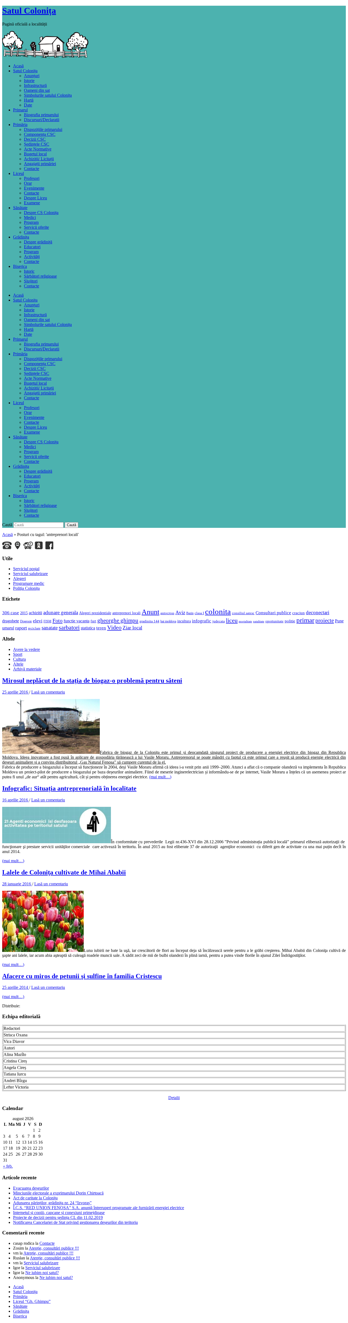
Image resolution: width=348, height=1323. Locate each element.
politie (290, 621)
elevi (37, 620)
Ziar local (132, 628)
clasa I (199, 613)
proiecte (324, 620)
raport (21, 628)
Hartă (28, 100)
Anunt (150, 612)
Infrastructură (35, 85)
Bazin (190, 613)
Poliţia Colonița (26, 588)
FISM (47, 621)
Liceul (18, 173)
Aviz (180, 612)
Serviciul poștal (26, 568)
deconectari (317, 612)
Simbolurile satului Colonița (48, 95)
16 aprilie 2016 (15, 800)
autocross (167, 613)
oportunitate (274, 621)
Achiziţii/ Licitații (39, 158)
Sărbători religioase (40, 276)
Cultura (19, 659)
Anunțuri (31, 75)
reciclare (34, 628)
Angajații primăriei (40, 163)
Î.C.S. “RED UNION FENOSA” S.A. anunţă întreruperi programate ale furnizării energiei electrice (98, 1207)
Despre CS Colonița (41, 212)
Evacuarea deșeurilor (31, 1188)
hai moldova (168, 621)
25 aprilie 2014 (15, 987)
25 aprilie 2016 (15, 692)
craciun (298, 613)
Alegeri (19, 578)
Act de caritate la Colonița (35, 1198)
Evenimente (34, 188)
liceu (232, 620)
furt (93, 621)
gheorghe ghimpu (117, 620)
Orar (28, 183)
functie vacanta (76, 621)
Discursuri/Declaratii (41, 119)
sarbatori (69, 627)
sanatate (50, 628)
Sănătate (20, 207)
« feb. (8, 1166)
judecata (218, 621)
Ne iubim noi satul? (42, 1272)
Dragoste (26, 621)
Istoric (29, 271)
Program (31, 222)
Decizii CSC (35, 139)
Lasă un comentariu (48, 692)
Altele (18, 664)
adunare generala (60, 612)
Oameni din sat (37, 90)
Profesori (31, 178)
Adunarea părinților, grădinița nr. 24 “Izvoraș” (52, 1202)
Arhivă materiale (27, 669)
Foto (57, 620)
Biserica (20, 266)
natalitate (258, 621)
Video (114, 627)
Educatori (32, 246)
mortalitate (245, 621)
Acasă (18, 66)
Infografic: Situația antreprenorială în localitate (69, 788)
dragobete (10, 621)
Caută (7, 524)
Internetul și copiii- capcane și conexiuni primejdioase (59, 1212)
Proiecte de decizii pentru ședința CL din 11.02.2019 (58, 1217)
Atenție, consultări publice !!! (54, 1248)
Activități (32, 256)
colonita (218, 611)
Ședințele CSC (36, 144)
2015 (24, 613)
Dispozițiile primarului (43, 129)
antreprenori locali (126, 613)
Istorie (29, 80)
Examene (32, 202)
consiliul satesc (243, 613)
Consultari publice (273, 612)
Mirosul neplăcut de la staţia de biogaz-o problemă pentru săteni (92, 680)
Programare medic (28, 583)
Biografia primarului (41, 114)
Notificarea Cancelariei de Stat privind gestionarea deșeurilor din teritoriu (75, 1222)
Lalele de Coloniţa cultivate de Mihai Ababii (64, 872)
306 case (10, 612)
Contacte (31, 168)
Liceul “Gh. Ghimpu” (32, 1301)
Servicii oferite (36, 227)
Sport (17, 654)
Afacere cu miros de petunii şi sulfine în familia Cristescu (82, 976)
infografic (201, 620)
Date (28, 105)
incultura (184, 621)
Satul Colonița (29, 10)
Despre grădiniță (38, 242)
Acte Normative (37, 149)
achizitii (35, 612)
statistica (88, 628)
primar (305, 620)
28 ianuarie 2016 (17, 884)
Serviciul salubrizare (30, 573)
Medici (30, 217)
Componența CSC (39, 134)
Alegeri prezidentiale (95, 613)
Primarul (20, 110)
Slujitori (31, 281)
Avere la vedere (26, 649)
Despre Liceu (35, 198)
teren (101, 628)
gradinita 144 (149, 621)
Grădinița (21, 237)
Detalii (174, 1097)
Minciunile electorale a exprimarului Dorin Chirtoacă (58, 1193)
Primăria (20, 124)
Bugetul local (35, 154)
